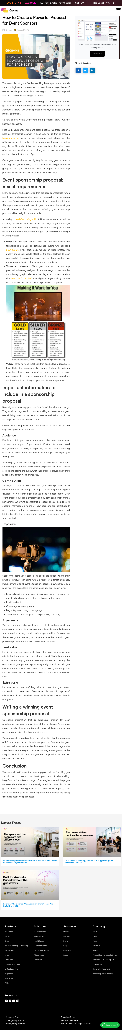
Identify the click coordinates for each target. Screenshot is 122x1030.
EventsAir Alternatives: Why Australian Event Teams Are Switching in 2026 (28, 905)
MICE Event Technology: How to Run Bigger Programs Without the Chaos (89, 861)
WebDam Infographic (26, 219)
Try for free (97, 54)
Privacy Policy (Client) (15, 1020)
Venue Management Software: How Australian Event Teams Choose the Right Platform (30, 861)
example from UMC (21, 278)
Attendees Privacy (13, 1017)
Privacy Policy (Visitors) (15, 1023)
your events (12, 250)
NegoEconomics (10, 138)
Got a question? (112, 1025)
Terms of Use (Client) (69, 1020)
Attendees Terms (68, 1017)
